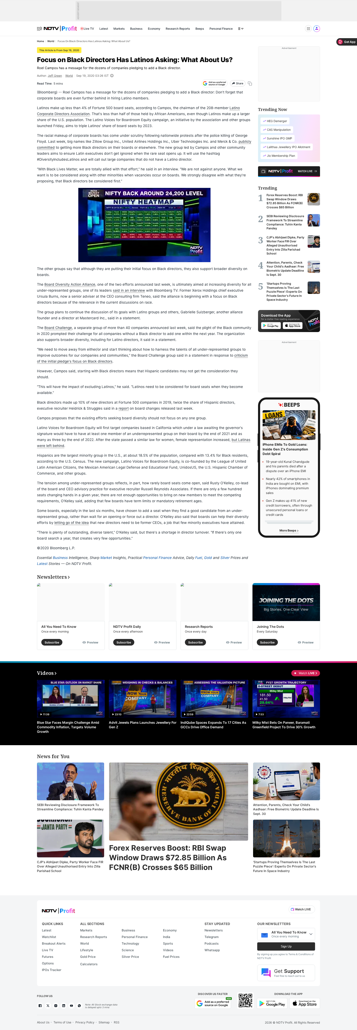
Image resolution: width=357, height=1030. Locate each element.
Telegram (212, 937)
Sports (168, 943)
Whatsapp (212, 950)
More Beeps (288, 530)
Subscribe (52, 642)
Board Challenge (58, 328)
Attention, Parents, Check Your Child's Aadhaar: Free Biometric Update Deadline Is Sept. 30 (286, 809)
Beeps (199, 28)
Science (128, 950)
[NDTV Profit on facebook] (40, 1006)
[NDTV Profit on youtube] (71, 1006)
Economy (154, 28)
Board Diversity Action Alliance (69, 284)
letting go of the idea (71, 523)
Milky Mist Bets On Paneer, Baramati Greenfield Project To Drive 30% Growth (283, 724)
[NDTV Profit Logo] (58, 909)
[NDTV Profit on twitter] (48, 1006)
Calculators (89, 964)
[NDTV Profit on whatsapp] (79, 1006)
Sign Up (286, 946)
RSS (116, 1022)
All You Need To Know (58, 627)
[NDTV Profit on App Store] (304, 1003)
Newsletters (214, 930)
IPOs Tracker (51, 970)
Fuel (198, 558)
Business (136, 28)
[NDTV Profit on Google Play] (272, 1003)
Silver (225, 558)
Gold (208, 558)
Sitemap (104, 1022)
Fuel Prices (171, 957)
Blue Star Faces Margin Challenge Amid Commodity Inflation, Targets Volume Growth (68, 727)
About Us (43, 1022)
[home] (60, 26)
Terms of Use (62, 1022)
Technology (130, 943)
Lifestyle (86, 950)
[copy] (250, 83)
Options (48, 963)
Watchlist (49, 937)
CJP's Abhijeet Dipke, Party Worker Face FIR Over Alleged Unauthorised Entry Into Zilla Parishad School (70, 866)
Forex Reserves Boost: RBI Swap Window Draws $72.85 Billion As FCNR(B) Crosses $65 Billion (168, 857)
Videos (168, 950)
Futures (47, 957)
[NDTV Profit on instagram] (56, 1006)
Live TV (89, 28)
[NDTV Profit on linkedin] (64, 1006)
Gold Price (88, 957)
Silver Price (130, 957)
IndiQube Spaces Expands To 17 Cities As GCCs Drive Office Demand (213, 724)
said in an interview (129, 290)
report (124, 408)
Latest (103, 28)
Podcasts (212, 943)
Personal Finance (221, 28)
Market (106, 558)
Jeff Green (55, 75)
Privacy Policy (84, 1022)
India (166, 937)
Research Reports (178, 28)
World (69, 75)
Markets (119, 28)
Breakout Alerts (53, 943)
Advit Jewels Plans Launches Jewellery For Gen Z (142, 724)
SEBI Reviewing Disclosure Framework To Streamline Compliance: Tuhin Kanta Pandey (70, 807)
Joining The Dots (270, 627)
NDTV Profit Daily (127, 627)
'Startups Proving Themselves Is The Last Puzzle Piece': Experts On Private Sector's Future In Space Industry (284, 866)
